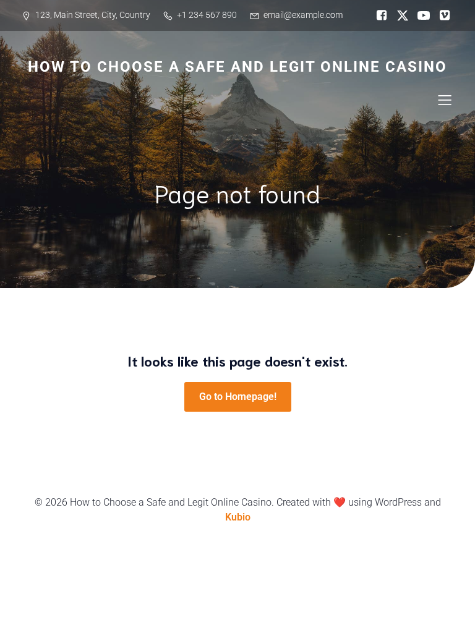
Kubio (237, 517)
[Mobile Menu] (444, 99)
